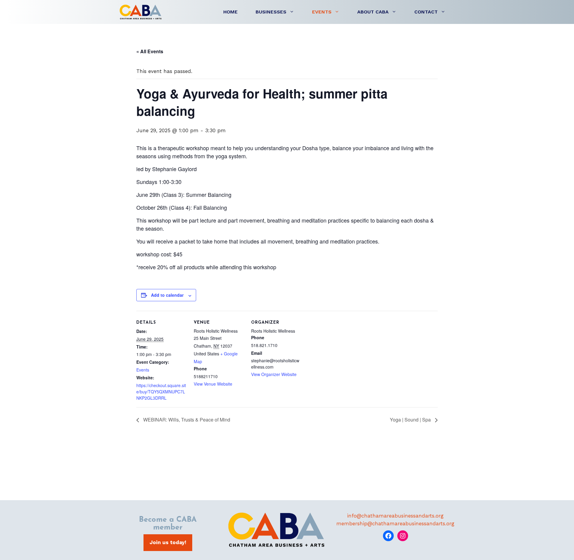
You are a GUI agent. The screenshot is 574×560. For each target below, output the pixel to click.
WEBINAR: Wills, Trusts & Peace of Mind (186, 419)
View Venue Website (213, 384)
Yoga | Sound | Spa (411, 419)
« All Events (149, 51)
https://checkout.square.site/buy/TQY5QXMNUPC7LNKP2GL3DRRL (161, 391)
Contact (426, 12)
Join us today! (167, 542)
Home (230, 12)
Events (322, 12)
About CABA (373, 12)
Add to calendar (167, 295)
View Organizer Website (274, 374)
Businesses (271, 12)
